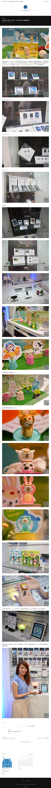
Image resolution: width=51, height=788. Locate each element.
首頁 (2, 1)
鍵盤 (14, 1)
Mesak (9, 729)
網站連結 (21, 1)
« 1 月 (19, 768)
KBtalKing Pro (7, 1)
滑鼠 (16, 1)
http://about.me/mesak (5, 768)
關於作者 (12, 1)
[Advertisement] (41, 759)
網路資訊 (3, 18)
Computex (4, 722)
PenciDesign (33, 784)
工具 (18, 1)
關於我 (21, 731)
